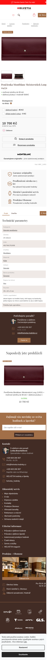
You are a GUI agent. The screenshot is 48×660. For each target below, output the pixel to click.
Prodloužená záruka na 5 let (25, 182)
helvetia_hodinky (13, 481)
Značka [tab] (14, 213)
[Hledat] (19, 15)
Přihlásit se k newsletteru (24, 435)
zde (25, 642)
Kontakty (7, 503)
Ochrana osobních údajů (14, 519)
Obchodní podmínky (12, 516)
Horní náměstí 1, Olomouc (16, 589)
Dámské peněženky (10, 230)
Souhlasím (23, 654)
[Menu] (42, 15)
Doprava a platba (11, 500)
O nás (6, 497)
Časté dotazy (9, 540)
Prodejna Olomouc (22, 200)
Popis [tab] (6, 213)
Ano (4, 283)
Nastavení (23, 647)
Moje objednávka (11, 494)
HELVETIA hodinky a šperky (17, 476)
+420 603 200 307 (24, 327)
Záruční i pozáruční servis (26, 191)
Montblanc (7, 253)
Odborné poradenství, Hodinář (18, 593)
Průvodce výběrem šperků (14, 534)
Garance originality (22, 172)
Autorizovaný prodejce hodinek (16, 537)
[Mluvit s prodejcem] (24, 139)
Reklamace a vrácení (12, 513)
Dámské (6, 268)
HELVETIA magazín (12, 547)
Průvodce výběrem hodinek (15, 531)
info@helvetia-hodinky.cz (27, 333)
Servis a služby (10, 544)
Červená (6, 276)
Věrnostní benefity (11, 510)
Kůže (5, 261)
